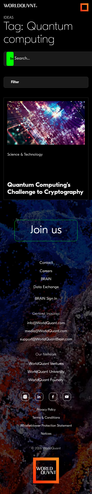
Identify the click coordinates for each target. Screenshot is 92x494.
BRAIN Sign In (46, 299)
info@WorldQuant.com (46, 323)
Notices (46, 434)
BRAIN (46, 279)
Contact (46, 263)
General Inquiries (46, 314)
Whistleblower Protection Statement (46, 426)
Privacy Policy (46, 410)
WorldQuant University (46, 372)
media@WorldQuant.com (46, 331)
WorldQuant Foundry (46, 380)
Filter (15, 82)
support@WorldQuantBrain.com (46, 339)
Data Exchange (46, 287)
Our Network (46, 354)
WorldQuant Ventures (46, 364)
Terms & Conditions (46, 418)
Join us (46, 230)
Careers (46, 271)
